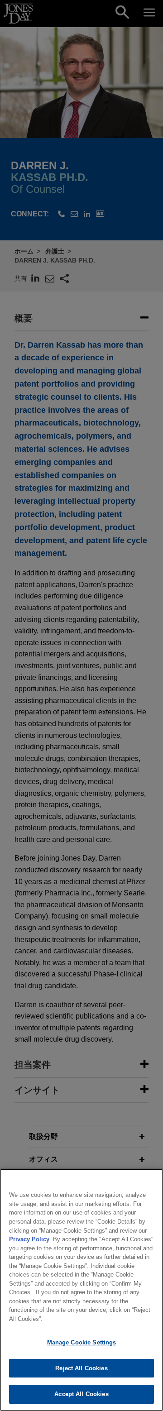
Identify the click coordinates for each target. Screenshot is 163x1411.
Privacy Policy (29, 1239)
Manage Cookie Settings (81, 1342)
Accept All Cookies (81, 1394)
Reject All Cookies (81, 1368)
